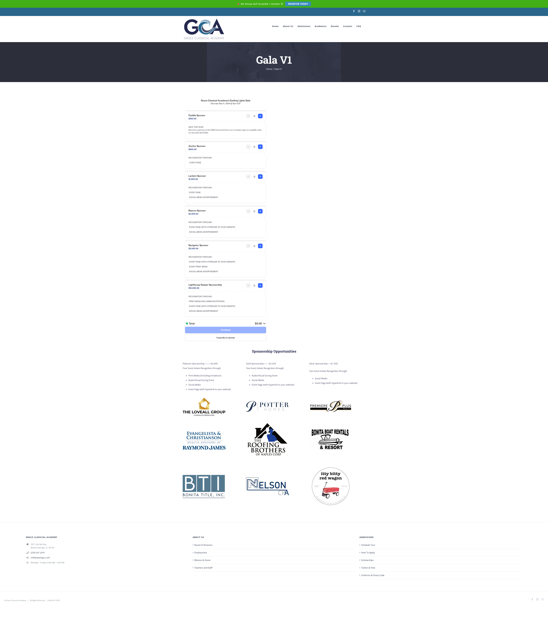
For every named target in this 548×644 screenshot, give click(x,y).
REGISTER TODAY (298, 3)
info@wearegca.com (40, 557)
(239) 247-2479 (38, 552)
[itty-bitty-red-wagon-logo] (330, 465)
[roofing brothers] (267, 420)
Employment (200, 552)
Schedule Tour (368, 545)
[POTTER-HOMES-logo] (267, 402)
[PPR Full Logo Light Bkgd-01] (330, 400)
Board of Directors (203, 545)
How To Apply (368, 552)
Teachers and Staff (203, 567)
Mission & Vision (202, 560)
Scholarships (367, 560)
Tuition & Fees (368, 567)
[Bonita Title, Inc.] (204, 475)
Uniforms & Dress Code (372, 575)
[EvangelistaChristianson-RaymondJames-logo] (204, 432)
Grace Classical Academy (16, 600)
